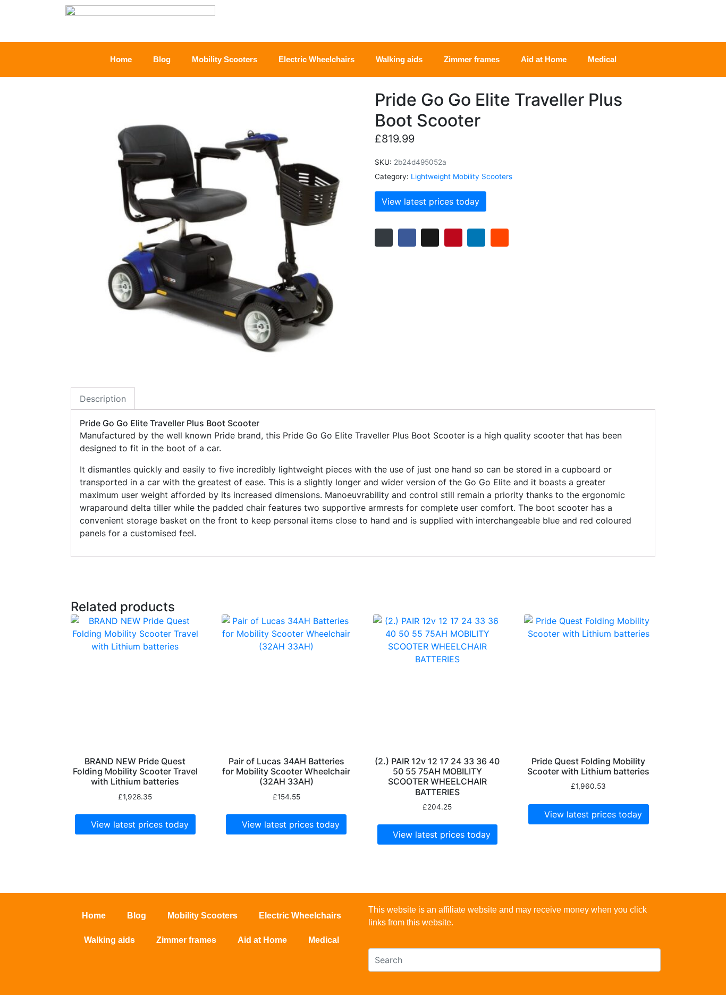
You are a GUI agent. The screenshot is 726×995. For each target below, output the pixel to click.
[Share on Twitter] (430, 238)
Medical (602, 59)
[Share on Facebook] (407, 238)
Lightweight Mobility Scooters (461, 176)
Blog (162, 59)
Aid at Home (544, 59)
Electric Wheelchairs (316, 59)
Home (121, 59)
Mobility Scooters (224, 59)
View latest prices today (430, 201)
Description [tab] (103, 398)
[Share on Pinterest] (453, 238)
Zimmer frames (472, 59)
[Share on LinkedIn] (476, 238)
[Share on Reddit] (500, 238)
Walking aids (399, 59)
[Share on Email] (384, 238)
